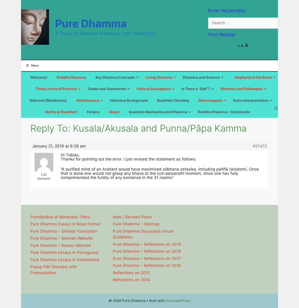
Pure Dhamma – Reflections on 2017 (147, 258)
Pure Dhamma (91, 23)
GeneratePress (178, 300)
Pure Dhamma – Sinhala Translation (63, 231)
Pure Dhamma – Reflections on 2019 (147, 244)
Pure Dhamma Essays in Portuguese (64, 252)
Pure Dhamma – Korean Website (60, 245)
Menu (35, 65)
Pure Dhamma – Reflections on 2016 (147, 265)
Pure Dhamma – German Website (61, 238)
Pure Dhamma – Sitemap (136, 224)
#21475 (260, 146)
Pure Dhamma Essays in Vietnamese (64, 259)
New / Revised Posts (132, 217)
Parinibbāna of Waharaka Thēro (60, 217)
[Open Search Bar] (276, 108)
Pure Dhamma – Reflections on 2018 (147, 251)
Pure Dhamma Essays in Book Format (65, 224)
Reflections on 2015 (131, 272)
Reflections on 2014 (131, 279)
